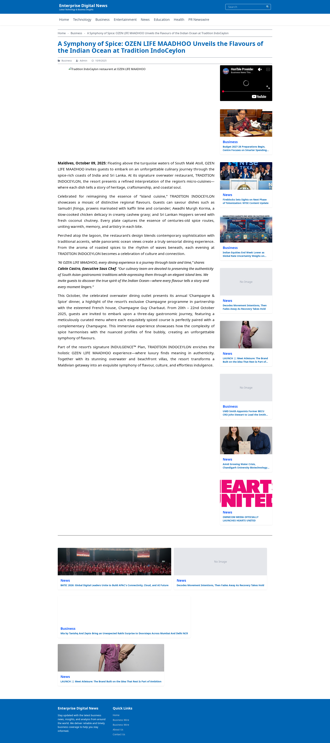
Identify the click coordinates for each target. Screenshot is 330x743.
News (145, 19)
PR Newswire (198, 19)
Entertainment (125, 19)
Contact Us (119, 734)
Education (162, 19)
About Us (118, 729)
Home (64, 19)
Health (179, 19)
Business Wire (121, 720)
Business (102, 19)
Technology (82, 19)
